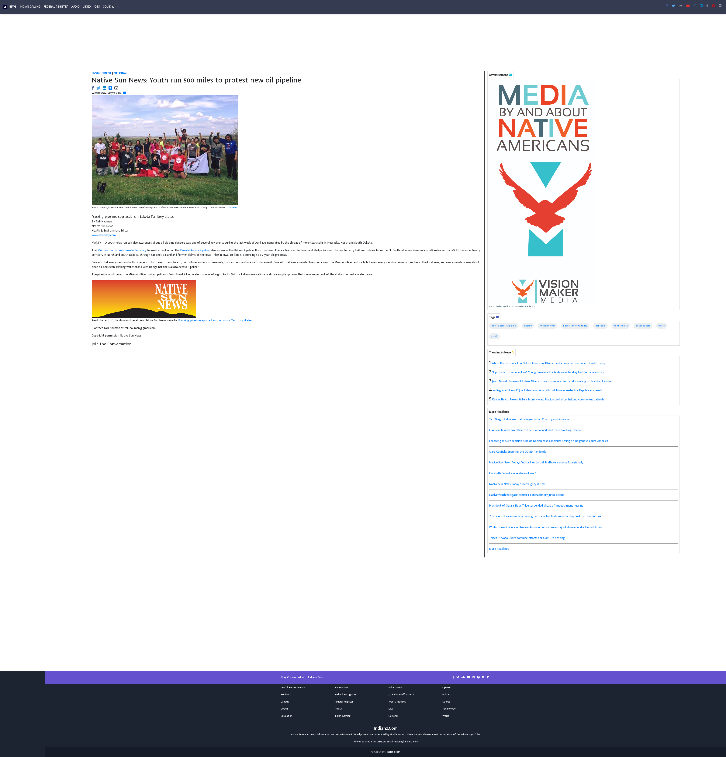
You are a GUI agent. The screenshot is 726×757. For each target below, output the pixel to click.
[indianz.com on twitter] (458, 677)
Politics (446, 694)
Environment (342, 687)
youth (494, 336)
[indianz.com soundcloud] (680, 6)
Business (286, 694)
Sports (446, 701)
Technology (449, 708)
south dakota (643, 326)
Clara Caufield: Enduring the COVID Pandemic (517, 451)
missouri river (547, 326)
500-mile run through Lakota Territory (121, 250)
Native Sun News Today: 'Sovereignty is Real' (517, 484)
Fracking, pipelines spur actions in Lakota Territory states (215, 320)
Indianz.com (393, 752)
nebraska (600, 326)
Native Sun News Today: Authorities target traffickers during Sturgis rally (536, 462)
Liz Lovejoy (231, 207)
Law (391, 708)
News (12, 6)
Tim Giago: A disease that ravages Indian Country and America (529, 419)
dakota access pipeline (503, 326)
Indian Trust (395, 687)
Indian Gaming (29, 6)
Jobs (97, 6)
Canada (285, 701)
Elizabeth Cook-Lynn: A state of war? (512, 473)
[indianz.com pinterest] (713, 6)
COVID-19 (108, 6)
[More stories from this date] (124, 93)
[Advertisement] (202, 43)
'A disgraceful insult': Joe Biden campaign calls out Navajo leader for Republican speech (547, 390)
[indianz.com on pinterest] (478, 677)
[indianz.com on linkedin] (488, 677)
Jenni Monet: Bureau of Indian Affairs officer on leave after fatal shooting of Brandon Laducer (552, 381)
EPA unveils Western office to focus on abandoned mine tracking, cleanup (535, 430)
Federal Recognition (346, 694)
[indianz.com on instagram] (473, 677)
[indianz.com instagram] (695, 6)
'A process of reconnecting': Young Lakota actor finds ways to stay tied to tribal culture (548, 372)
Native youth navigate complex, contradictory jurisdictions (526, 494)
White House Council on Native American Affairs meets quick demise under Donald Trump (549, 363)
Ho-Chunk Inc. (398, 734)
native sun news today (575, 326)
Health (338, 708)
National (393, 716)
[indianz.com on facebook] (453, 677)
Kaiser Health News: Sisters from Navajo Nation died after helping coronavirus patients (548, 399)
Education (286, 716)
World (445, 716)
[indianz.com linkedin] (701, 6)
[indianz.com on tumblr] (707, 6)
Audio (75, 6)
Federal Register (55, 6)
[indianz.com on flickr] (720, 6)
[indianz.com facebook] (667, 6)
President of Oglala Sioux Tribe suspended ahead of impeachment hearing (536, 505)
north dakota (621, 326)
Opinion (446, 687)
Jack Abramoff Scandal (401, 694)
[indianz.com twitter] (673, 6)
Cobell (284, 708)
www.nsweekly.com (104, 235)
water (662, 326)
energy (528, 326)
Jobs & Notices (397, 701)
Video (87, 6)
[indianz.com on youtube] (688, 6)
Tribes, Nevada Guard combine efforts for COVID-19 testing (527, 538)
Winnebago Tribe (470, 734)
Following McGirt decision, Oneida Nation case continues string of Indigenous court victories (548, 441)
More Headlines (499, 548)
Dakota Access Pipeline (194, 250)
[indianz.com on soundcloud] (463, 677)
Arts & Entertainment (293, 687)
